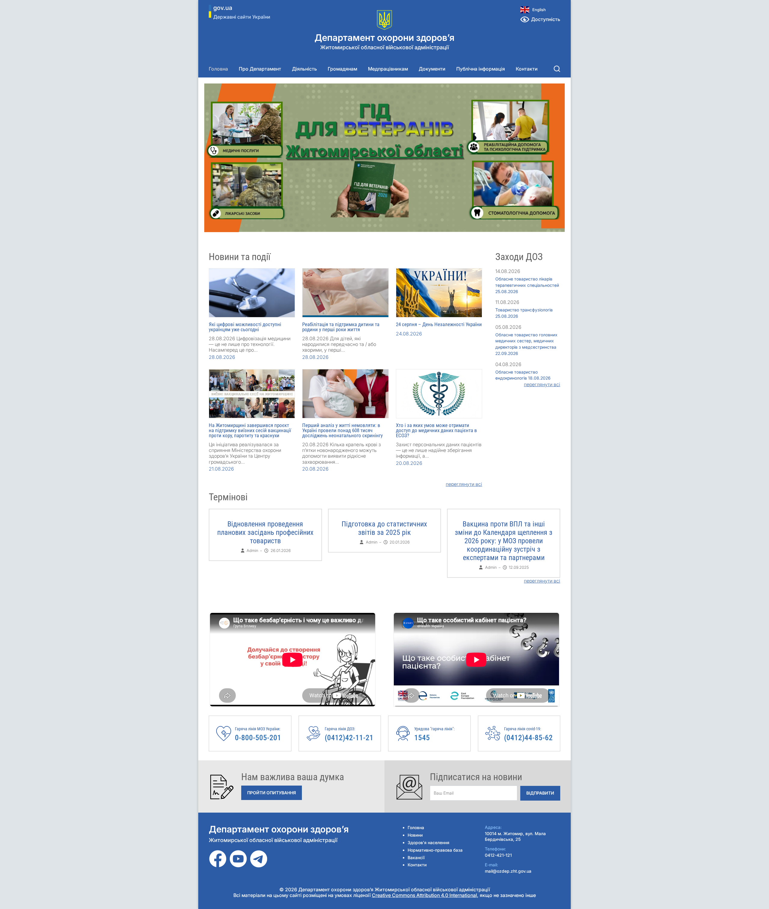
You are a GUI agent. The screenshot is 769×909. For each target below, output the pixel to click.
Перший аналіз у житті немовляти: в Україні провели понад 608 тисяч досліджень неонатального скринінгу (342, 430)
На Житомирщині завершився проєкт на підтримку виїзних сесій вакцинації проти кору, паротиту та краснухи (250, 430)
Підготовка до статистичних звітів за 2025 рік (384, 528)
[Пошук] (557, 68)
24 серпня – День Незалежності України (439, 324)
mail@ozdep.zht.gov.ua (508, 871)
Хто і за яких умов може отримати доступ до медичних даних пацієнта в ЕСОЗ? (436, 430)
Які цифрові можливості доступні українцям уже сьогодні (245, 326)
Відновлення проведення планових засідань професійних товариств (265, 532)
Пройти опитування (271, 792)
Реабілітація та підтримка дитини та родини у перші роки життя (340, 326)
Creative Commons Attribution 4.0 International (424, 895)
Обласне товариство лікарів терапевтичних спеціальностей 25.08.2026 (527, 285)
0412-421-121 (498, 855)
